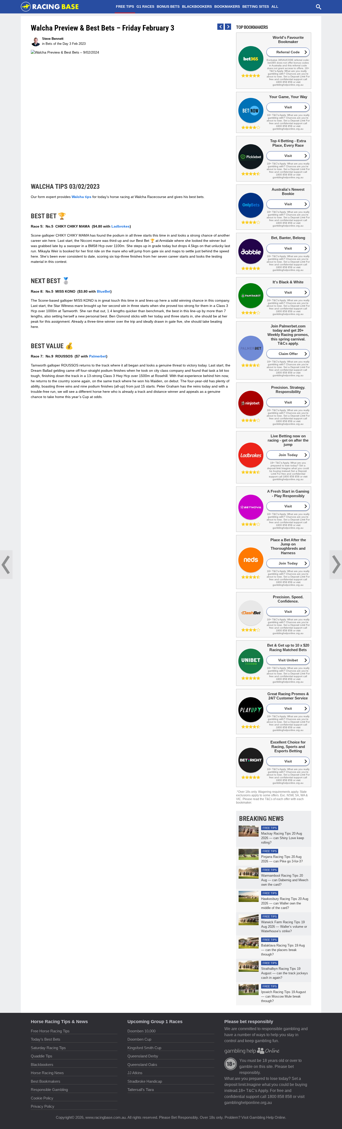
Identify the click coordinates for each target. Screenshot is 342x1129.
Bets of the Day (57, 44)
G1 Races (145, 7)
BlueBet (103, 291)
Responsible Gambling (49, 1089)
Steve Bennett (52, 39)
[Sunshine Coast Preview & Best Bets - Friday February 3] (335, 564)
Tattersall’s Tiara (140, 1089)
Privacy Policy (42, 1106)
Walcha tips (81, 197)
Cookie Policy (42, 1098)
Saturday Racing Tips (48, 1048)
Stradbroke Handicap (144, 1081)
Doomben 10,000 (141, 1031)
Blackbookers (197, 7)
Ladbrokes (120, 226)
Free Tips (125, 7)
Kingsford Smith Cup (144, 1048)
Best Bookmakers (45, 1081)
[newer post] (228, 27)
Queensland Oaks (142, 1064)
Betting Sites (255, 7)
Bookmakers (227, 7)
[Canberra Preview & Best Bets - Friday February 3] (6, 564)
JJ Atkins (134, 1073)
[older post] (220, 27)
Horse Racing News (47, 1073)
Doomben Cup (139, 1039)
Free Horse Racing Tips (50, 1031)
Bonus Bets (168, 7)
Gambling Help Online (267, 1117)
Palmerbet (97, 356)
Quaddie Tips (41, 1056)
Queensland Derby (142, 1056)
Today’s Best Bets (45, 1039)
